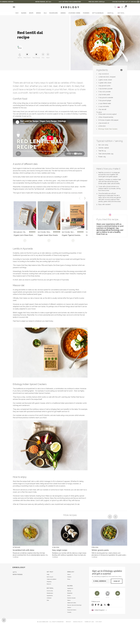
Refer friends (17, 574)
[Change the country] (118, 7)
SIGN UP (117, 581)
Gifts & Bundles (98, 13)
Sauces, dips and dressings (74, 605)
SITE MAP (99, 621)
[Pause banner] (138, 2)
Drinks (38, 13)
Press (68, 579)
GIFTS (15, 572)
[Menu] (14, 7)
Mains (68, 600)
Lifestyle (49, 598)
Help (48, 574)
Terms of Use (89, 621)
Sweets (69, 612)
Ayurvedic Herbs (74, 13)
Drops (31, 13)
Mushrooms (53, 13)
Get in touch (50, 576)
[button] (4, 620)
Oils (45, 13)
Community (50, 590)
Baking (69, 590)
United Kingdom (99, 610)
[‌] (122, 7)
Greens (63, 13)
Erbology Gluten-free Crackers (107, 129)
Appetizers (70, 588)
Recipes (70, 585)
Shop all (111, 13)
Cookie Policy (78, 621)
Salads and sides (71, 602)
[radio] (29, 232)
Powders (86, 13)
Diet (48, 600)
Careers (69, 576)
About (68, 574)
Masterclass (50, 593)
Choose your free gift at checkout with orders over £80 (103, 1)
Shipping (49, 581)
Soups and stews (71, 610)
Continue (15, 557)
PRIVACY (68, 621)
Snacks (69, 607)
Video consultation (51, 579)
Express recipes (71, 598)
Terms (110, 576)
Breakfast (69, 593)
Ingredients (50, 595)
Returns (49, 584)
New (17, 13)
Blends (23, 13)
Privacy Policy (117, 576)
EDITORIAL (121, 13)
